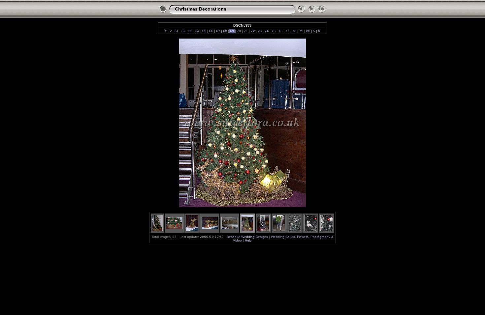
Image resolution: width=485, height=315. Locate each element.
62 (183, 31)
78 (294, 31)
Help (248, 240)
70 (239, 31)
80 (308, 31)
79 (301, 31)
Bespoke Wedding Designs (248, 237)
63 (190, 31)
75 (273, 31)
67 (218, 31)
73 (260, 31)
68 (225, 31)
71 (246, 31)
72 (253, 31)
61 (176, 31)
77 (287, 31)
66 (211, 31)
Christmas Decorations (200, 9)
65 (204, 31)
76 (280, 31)
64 (197, 31)
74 (267, 31)
